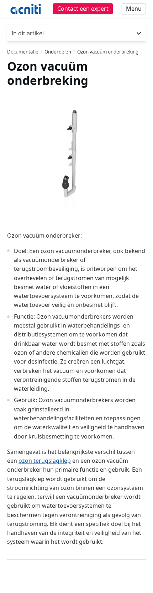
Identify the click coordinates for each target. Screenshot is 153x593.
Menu (134, 8)
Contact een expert (83, 8)
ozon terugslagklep (45, 461)
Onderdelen (57, 52)
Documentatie (22, 52)
